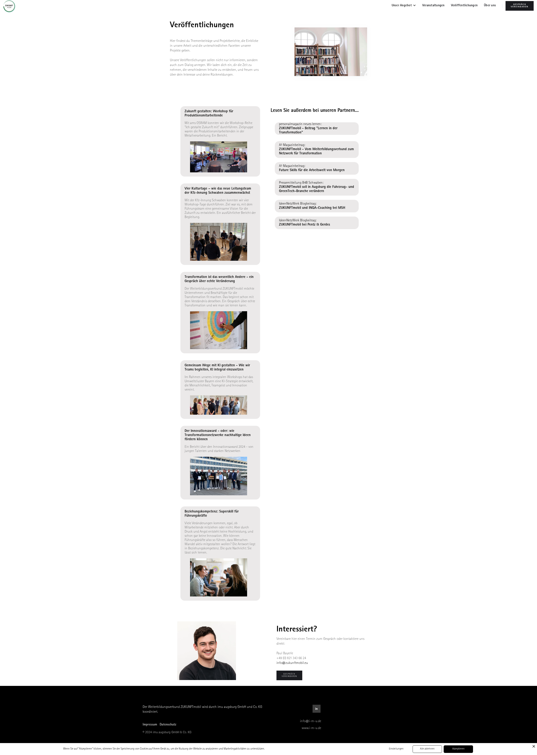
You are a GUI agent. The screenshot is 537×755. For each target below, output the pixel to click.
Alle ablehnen (427, 749)
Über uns (490, 5)
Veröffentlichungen (464, 5)
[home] (11, 6)
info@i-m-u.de (310, 721)
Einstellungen (396, 749)
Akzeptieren (458, 749)
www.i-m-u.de (311, 728)
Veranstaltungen (433, 5)
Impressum (150, 725)
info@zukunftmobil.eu (292, 663)
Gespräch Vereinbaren (519, 6)
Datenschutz (168, 725)
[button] (404, 6)
